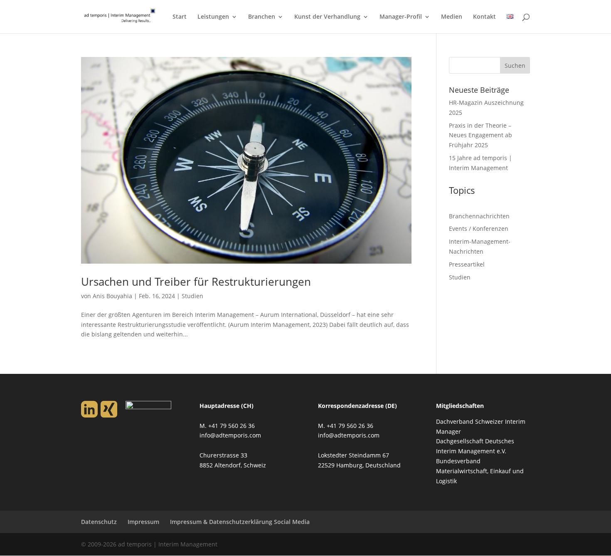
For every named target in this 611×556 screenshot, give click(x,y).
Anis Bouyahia (112, 296)
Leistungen (213, 17)
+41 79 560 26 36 (231, 426)
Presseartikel (467, 264)
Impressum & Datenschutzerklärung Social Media (240, 522)
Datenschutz (99, 522)
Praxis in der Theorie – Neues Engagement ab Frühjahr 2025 (480, 135)
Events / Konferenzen (478, 228)
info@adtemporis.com (230, 435)
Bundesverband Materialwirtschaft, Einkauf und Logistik (480, 471)
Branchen (261, 17)
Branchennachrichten (479, 216)
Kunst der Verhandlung (327, 17)
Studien (192, 296)
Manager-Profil (400, 17)
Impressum (143, 522)
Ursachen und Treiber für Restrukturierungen (196, 281)
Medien (451, 17)
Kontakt (484, 17)
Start (179, 17)
